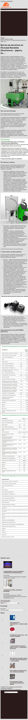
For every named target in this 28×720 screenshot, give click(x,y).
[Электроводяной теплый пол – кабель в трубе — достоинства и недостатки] (12, 643)
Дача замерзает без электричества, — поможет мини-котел (18, 624)
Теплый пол (9, 32)
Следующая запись (5, 601)
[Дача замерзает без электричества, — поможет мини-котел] (12, 619)
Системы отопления (11, 26)
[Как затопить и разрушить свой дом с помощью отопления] (12, 667)
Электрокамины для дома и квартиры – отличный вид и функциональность (13, 572)
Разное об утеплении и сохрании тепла (15, 22)
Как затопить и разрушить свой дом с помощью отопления (18, 671)
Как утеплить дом (10, 13)
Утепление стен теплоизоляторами (14, 14)
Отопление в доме (10, 24)
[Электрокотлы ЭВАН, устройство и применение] (7, 587)
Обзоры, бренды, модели (7, 38)
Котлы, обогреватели (11, 27)
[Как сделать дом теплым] (6, 8)
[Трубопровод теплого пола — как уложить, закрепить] (12, 632)
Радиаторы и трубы (11, 30)
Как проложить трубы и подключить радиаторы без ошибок (17, 683)
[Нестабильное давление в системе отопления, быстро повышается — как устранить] (12, 655)
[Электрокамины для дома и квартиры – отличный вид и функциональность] (7, 568)
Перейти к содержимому (7, 1)
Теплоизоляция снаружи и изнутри (15, 17)
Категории (3, 608)
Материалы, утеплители (12, 20)
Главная (2, 37)
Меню (3, 9)
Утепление (6, 11)
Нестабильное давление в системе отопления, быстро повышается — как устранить (18, 659)
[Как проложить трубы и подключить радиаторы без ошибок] (12, 678)
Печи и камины (10, 28)
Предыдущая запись (5, 600)
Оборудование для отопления (13, 31)
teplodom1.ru (12, 687)
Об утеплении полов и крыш (13, 15)
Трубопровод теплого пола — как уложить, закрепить (18, 635)
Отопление (6, 23)
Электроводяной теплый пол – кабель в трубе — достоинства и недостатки (18, 647)
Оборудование (7, 35)
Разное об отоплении (11, 33)
